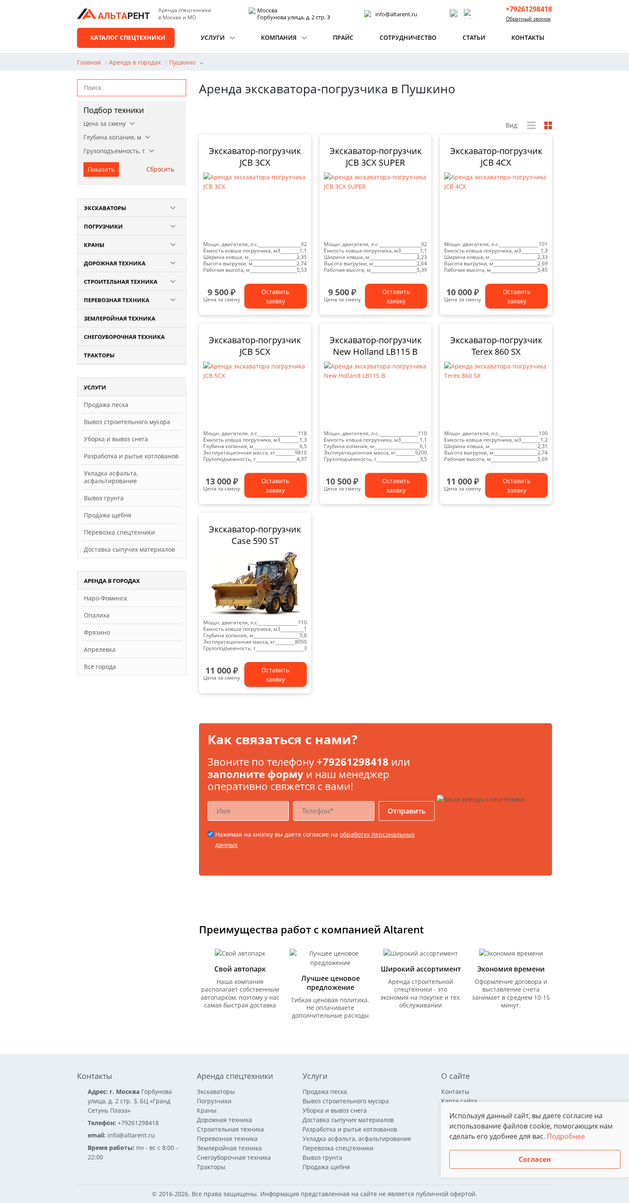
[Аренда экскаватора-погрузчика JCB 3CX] (255, 204)
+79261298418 (529, 9)
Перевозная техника (116, 300)
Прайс (343, 37)
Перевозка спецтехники (119, 532)
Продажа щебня (107, 515)
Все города (100, 666)
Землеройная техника (119, 318)
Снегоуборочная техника (124, 337)
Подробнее (566, 1136)
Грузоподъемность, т (114, 151)
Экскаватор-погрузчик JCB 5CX (255, 345)
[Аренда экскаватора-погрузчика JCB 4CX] (496, 204)
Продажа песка (106, 405)
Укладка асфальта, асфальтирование (111, 477)
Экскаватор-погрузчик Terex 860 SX (496, 345)
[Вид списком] (531, 126)
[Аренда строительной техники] (113, 14)
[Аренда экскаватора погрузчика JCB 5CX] (255, 394)
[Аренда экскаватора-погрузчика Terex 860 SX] (496, 394)
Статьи (474, 37)
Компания (279, 37)
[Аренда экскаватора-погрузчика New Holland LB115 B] (376, 394)
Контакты (527, 37)
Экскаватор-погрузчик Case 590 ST (255, 535)
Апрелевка (100, 649)
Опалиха (97, 615)
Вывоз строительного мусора (127, 422)
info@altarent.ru (396, 14)
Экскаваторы (105, 208)
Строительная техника (120, 281)
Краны (94, 245)
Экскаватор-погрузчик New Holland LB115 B (375, 345)
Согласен (535, 1159)
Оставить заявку (275, 296)
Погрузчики (103, 226)
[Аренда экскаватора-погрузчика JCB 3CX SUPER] (376, 204)
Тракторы (99, 355)
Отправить (407, 811)
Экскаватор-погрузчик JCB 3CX (255, 156)
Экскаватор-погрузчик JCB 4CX (496, 156)
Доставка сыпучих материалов (129, 549)
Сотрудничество (408, 37)
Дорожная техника (114, 263)
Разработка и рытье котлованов (131, 456)
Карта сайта (459, 1101)
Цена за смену (104, 123)
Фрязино (97, 632)
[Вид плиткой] (548, 125)
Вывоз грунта (104, 498)
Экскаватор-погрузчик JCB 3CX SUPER (375, 156)
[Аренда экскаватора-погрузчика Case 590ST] (255, 583)
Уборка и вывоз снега (116, 439)
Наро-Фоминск (105, 598)
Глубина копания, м (112, 137)
